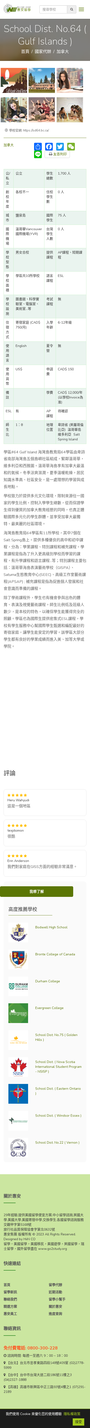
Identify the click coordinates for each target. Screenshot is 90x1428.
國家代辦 (43, 51)
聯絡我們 (10, 1299)
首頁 (25, 51)
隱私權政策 (72, 1414)
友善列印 (59, 154)
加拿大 (63, 51)
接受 (78, 1422)
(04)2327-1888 (15, 1379)
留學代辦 (55, 1285)
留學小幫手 (57, 1299)
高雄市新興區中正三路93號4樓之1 (45, 1387)
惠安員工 (10, 1313)
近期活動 (55, 1292)
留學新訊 (10, 1292)
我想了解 (37, 891)
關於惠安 (55, 1306)
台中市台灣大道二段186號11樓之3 (46, 1375)
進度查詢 (55, 1313)
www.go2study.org (52, 1248)
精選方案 (10, 1306)
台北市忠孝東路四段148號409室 (44, 1363)
